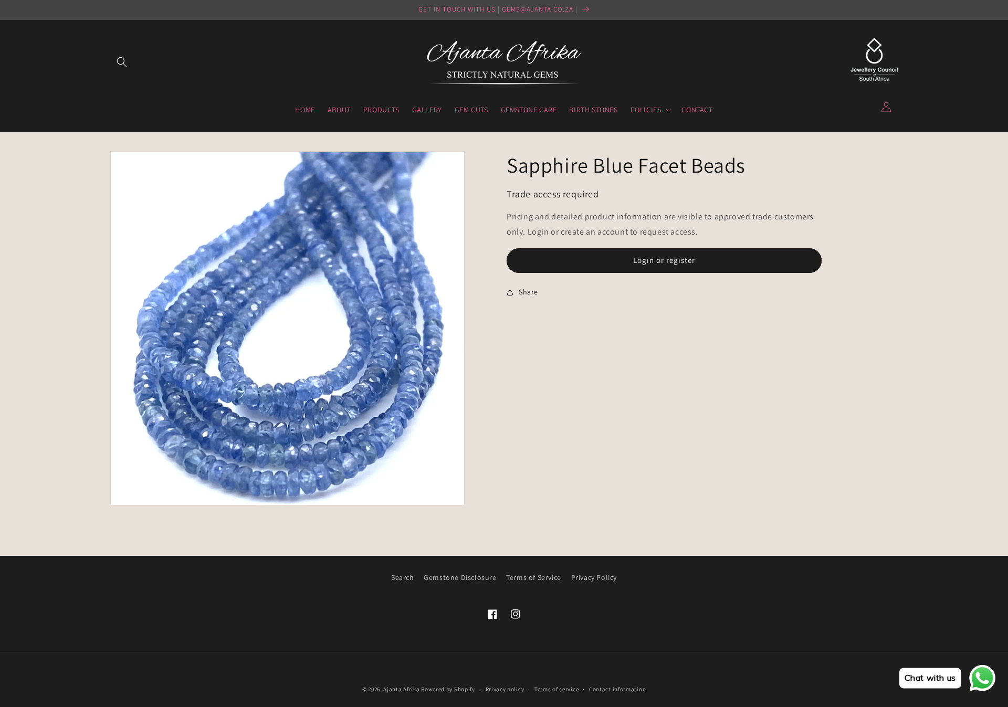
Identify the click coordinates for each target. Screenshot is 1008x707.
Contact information (617, 689)
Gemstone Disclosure (460, 577)
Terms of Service (533, 577)
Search (402, 577)
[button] (121, 61)
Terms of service (556, 689)
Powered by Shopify (448, 689)
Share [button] (528, 292)
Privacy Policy (594, 577)
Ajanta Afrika (401, 689)
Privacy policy (505, 689)
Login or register (664, 260)
